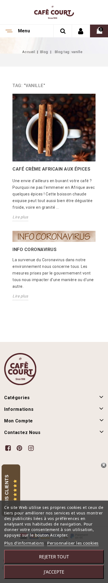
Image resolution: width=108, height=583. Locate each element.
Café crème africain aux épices (51, 169)
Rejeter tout (54, 557)
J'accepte (54, 572)
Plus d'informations (24, 543)
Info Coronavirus (34, 249)
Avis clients (6, 491)
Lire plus (20, 217)
